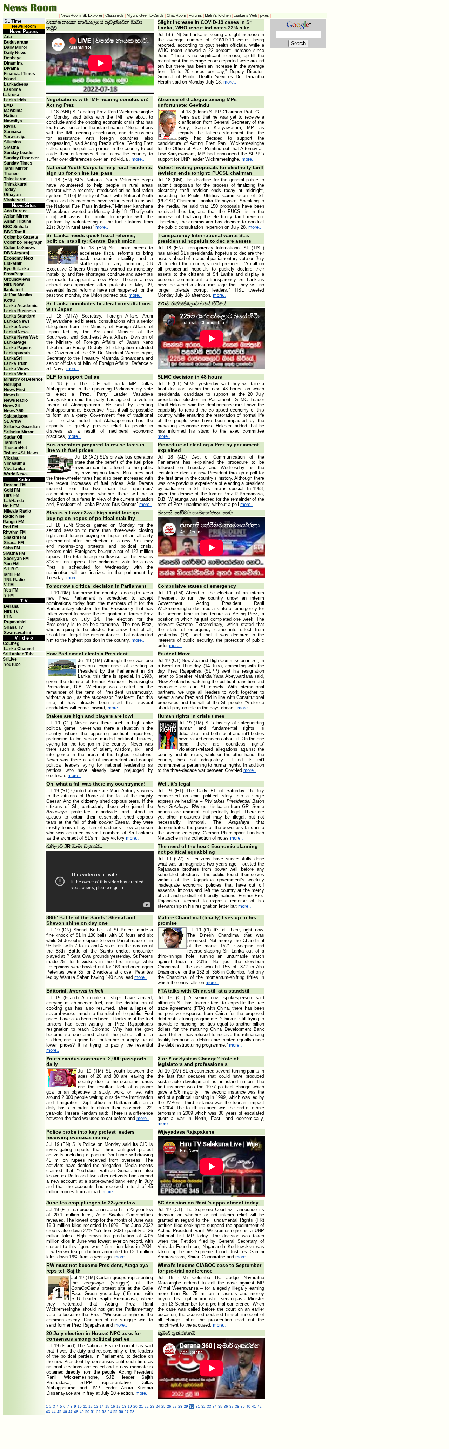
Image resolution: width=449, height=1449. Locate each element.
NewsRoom (71, 15)
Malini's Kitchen (218, 15)
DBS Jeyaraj (16, 253)
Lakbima (12, 89)
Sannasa (12, 131)
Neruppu (12, 384)
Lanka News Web (21, 337)
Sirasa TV (13, 627)
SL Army (12, 421)
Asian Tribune (17, 221)
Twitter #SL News (21, 452)
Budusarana (16, 42)
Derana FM (15, 484)
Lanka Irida (15, 100)
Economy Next (18, 258)
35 (220, 1406)
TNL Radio (14, 579)
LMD (8, 105)
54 (110, 1412)
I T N (8, 616)
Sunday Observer (21, 157)
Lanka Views (16, 368)
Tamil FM (11, 574)
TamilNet (12, 442)
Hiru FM (11, 495)
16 (113, 1406)
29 (186, 1406)
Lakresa (11, 94)
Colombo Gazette (21, 237)
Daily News (15, 52)
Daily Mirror (15, 47)
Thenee (11, 173)
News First (14, 389)
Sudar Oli (13, 437)
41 (254, 1406)
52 (98, 1412)
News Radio (16, 400)
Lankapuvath (17, 352)
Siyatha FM (14, 553)
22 (147, 1406)
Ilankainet (13, 289)
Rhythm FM (14, 532)
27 (175, 1406)
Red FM (10, 527)
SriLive (10, 659)
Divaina (11, 68)
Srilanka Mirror (19, 431)
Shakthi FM (15, 537)
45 (59, 1412)
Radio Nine (14, 516)
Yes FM (11, 590)
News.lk (12, 395)
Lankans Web (245, 15)
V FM (9, 584)
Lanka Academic (21, 305)
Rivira (10, 126)
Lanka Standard (19, 316)
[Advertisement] (199, 1430)
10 (80, 1406)
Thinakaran (15, 178)
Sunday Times (18, 163)
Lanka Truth (15, 363)
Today (10, 189)
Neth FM (11, 505)
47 (70, 1412)
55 (115, 1412)
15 (107, 1406)
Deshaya (13, 57)
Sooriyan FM (16, 558)
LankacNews (17, 321)
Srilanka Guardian (22, 426)
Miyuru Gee (137, 15)
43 (48, 1412)
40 (248, 1406)
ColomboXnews (19, 247)
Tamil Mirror (16, 168)
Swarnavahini (17, 632)
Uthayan (12, 194)
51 (93, 1412)
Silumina (12, 142)
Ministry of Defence (23, 379)
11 (85, 1406)
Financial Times (19, 73)
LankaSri (13, 358)
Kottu (9, 300)
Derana (11, 606)
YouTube (12, 664)
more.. (229, 82)
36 (226, 1406)
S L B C (11, 569)
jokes (264, 15)
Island (10, 78)
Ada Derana (16, 210)
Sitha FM (11, 548)
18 (124, 1406)
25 (163, 1406)
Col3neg (11, 643)
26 (169, 1406)
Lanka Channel (19, 648)
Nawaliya (13, 121)
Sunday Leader (19, 152)
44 (54, 1412)
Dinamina (13, 63)
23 (152, 1406)
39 (243, 1406)
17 (118, 1406)
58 (132, 1412)
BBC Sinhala (15, 226)
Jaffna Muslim (18, 295)
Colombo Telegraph (23, 242)
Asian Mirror (16, 216)
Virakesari (14, 200)
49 (82, 1412)
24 (158, 1406)
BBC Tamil (14, 231)
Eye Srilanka (16, 268)
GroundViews (17, 279)
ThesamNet (15, 447)
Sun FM (11, 563)
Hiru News (14, 284)
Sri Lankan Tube (19, 654)
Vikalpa (11, 458)
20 (135, 1406)
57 (127, 1412)
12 (90, 1406)
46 (65, 1412)
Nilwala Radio (17, 511)
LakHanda (14, 500)
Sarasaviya (15, 136)
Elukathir (13, 263)
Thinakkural (15, 184)
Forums (195, 15)
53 (104, 1412)
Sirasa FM (14, 542)
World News (16, 474)
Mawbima (13, 110)
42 (259, 1406)
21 (141, 1406)
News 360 (14, 410)
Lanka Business (20, 310)
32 (203, 1406)
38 (237, 1406)
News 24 (11, 405)
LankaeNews (17, 326)
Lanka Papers (18, 347)
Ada (8, 36)
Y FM (9, 595)
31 (198, 1406)
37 (231, 1406)
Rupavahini (15, 622)
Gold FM (12, 490)
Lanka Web (15, 374)
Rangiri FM (13, 521)
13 (96, 1406)
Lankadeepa (16, 84)
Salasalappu (16, 416)
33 (209, 1406)
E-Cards (156, 15)
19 (130, 1406)
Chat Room (176, 15)
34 (215, 1406)
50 (87, 1412)
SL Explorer (92, 15)
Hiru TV (11, 611)
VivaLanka (14, 468)
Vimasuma (14, 463)
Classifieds (114, 15)
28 (180, 1406)
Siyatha (11, 147)
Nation (10, 115)
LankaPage (15, 342)
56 (121, 1412)
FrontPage (14, 274)
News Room (24, 26)
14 (102, 1406)
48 (76, 1412)
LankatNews (16, 331)
